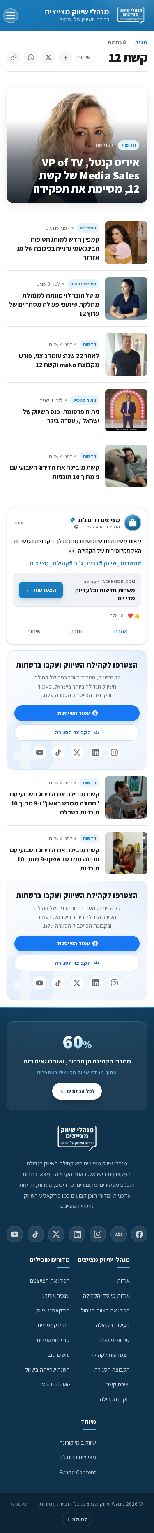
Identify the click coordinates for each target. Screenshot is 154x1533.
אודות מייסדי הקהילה (106, 1295)
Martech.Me (55, 1384)
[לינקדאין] (95, 752)
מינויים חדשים (83, 283)
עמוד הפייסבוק (73, 713)
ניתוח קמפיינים (54, 1325)
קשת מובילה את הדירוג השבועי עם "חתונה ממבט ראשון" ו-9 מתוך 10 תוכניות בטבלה (54, 803)
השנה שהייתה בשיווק (47, 1369)
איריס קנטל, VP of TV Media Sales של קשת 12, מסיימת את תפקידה (86, 175)
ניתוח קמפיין (85, 400)
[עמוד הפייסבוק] (139, 1234)
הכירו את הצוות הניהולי (105, 1310)
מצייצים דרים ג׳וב (77, 1457)
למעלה (77, 1519)
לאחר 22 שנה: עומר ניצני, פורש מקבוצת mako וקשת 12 (59, 360)
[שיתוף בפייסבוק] (65, 58)
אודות (123, 1280)
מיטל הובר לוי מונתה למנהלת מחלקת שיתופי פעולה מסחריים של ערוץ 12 (54, 304)
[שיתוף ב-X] (48, 58)
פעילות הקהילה (113, 1325)
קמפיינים (88, 227)
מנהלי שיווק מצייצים (77, 11)
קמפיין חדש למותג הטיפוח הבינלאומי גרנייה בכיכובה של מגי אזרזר (57, 248)
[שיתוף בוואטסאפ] (31, 58)
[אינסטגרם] (114, 752)
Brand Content (78, 1472)
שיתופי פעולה (115, 1340)
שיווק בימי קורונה (78, 1442)
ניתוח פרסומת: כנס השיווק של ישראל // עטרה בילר (61, 416)
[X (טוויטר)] (56, 1234)
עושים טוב (59, 1355)
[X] (77, 752)
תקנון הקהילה (115, 1399)
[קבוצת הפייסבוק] (118, 1234)
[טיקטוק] (58, 752)
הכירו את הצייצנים (50, 1280)
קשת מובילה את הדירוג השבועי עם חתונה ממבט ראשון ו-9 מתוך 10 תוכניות (54, 858)
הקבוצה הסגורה (73, 732)
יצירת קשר (118, 1384)
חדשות (129, 145)
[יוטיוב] (39, 752)
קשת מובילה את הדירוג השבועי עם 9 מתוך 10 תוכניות (54, 472)
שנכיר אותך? (56, 1295)
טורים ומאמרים (53, 1340)
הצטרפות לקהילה (110, 1355)
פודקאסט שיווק (53, 1310)
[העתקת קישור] (14, 58)
